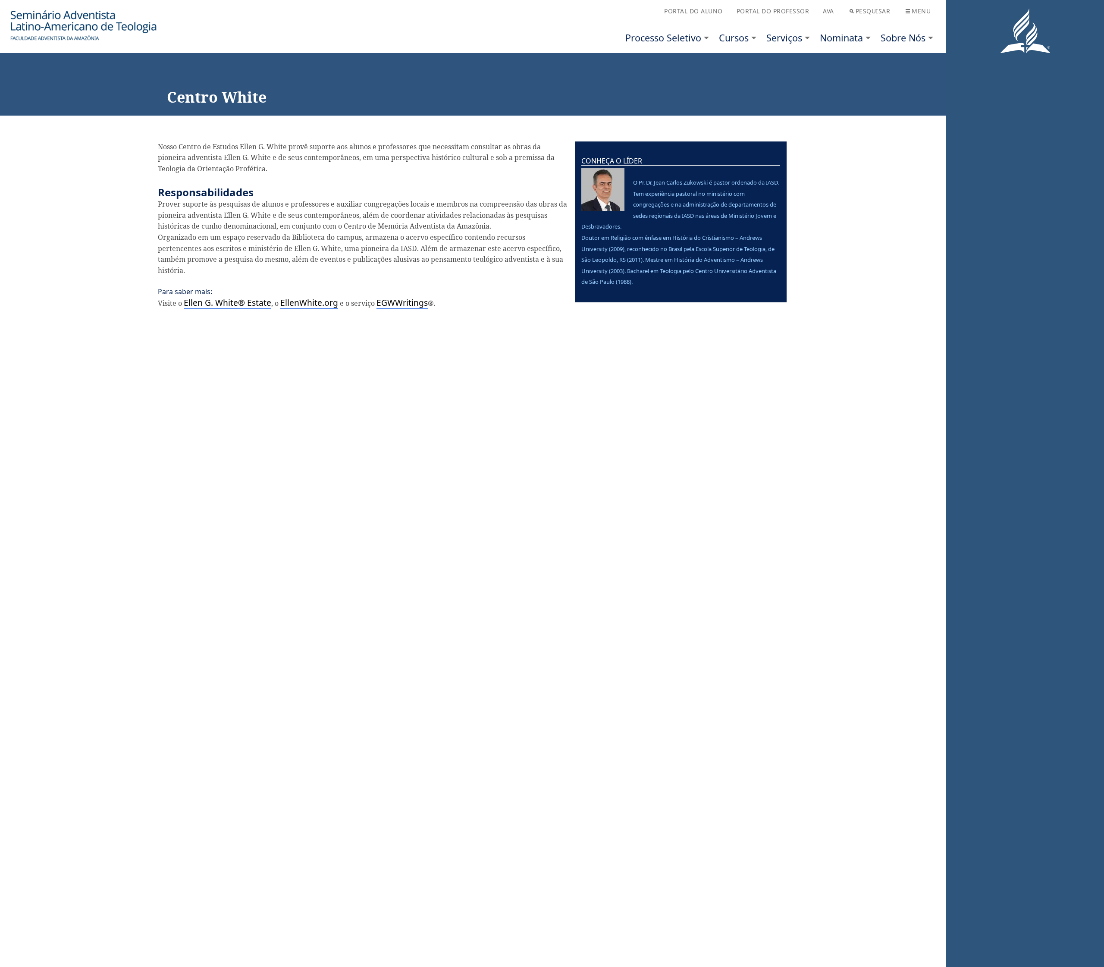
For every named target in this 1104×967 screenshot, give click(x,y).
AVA (828, 11)
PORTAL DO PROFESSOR (773, 11)
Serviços (784, 37)
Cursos (734, 37)
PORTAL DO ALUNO (693, 11)
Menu (921, 11)
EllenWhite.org (309, 302)
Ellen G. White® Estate (227, 302)
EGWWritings (402, 302)
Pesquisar (873, 11)
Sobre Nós (903, 37)
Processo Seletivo (663, 37)
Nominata (841, 37)
